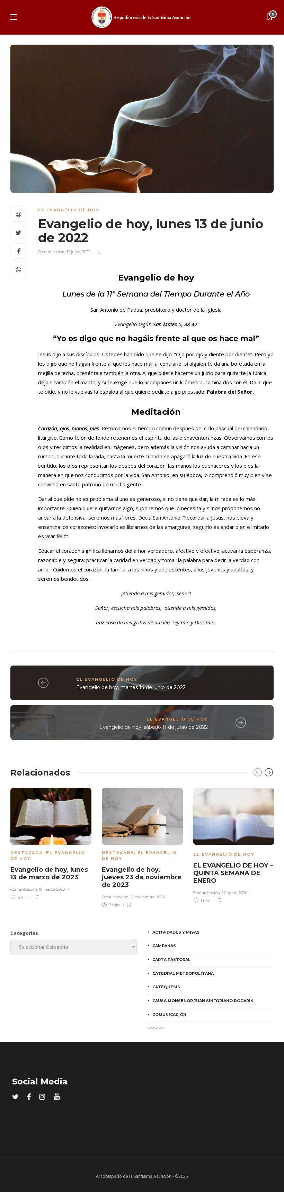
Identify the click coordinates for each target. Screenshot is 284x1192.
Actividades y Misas (175, 932)
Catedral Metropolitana (183, 973)
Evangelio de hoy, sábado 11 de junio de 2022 (153, 727)
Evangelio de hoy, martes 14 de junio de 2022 (131, 687)
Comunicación (51, 251)
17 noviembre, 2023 (147, 897)
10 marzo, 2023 (52, 889)
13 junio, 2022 (78, 251)
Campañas (164, 945)
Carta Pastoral (171, 959)
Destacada (26, 852)
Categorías (24, 933)
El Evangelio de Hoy (68, 210)
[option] (51, 843)
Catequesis (166, 986)
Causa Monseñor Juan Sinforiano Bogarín (203, 1000)
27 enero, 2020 (234, 892)
